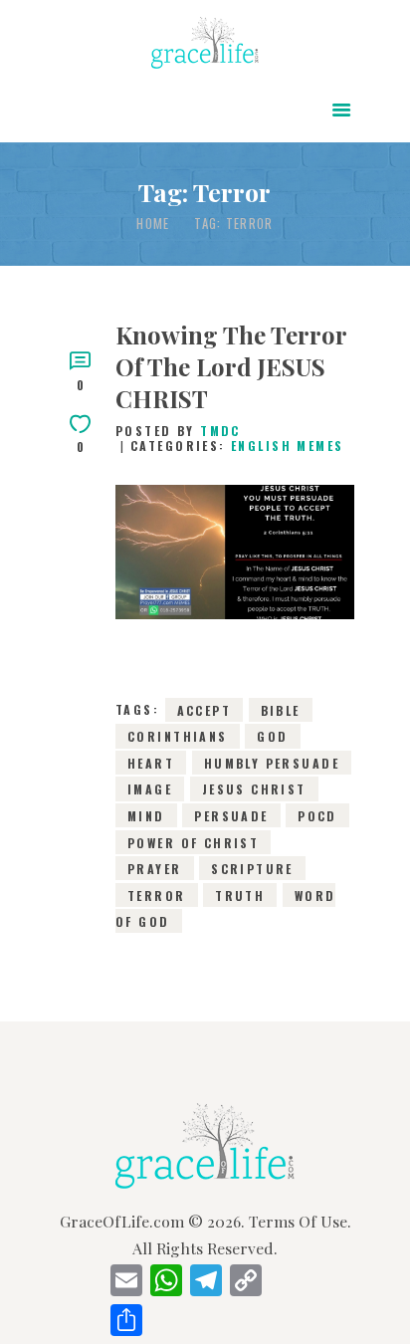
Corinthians (177, 736)
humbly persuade (271, 763)
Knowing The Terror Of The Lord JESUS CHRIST (230, 366)
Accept (204, 709)
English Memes (287, 445)
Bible (281, 709)
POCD (317, 815)
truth (240, 894)
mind (146, 815)
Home (152, 223)
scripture (252, 868)
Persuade (231, 815)
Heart (150, 763)
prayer (154, 868)
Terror (156, 894)
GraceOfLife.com (122, 1221)
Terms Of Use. (300, 1221)
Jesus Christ (254, 789)
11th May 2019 (234, 601)
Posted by (178, 430)
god (272, 736)
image (149, 789)
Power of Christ (193, 841)
